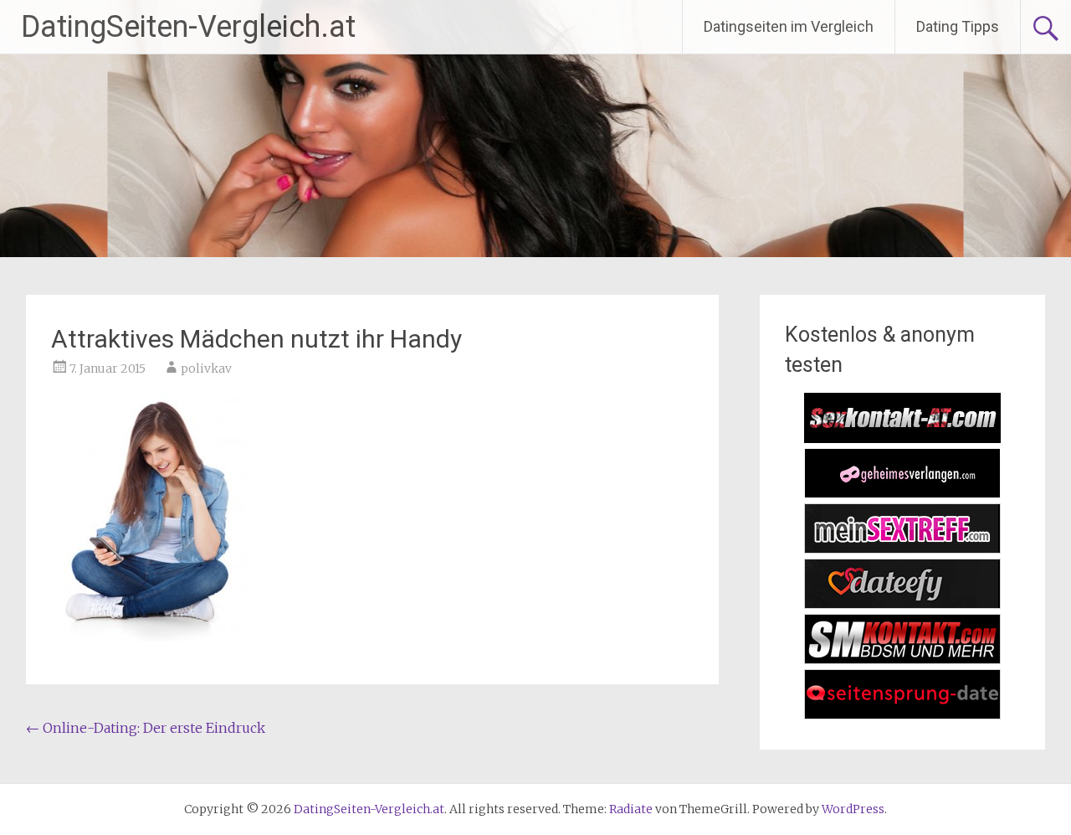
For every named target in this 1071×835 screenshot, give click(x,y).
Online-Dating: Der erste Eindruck (145, 727)
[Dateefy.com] (902, 603)
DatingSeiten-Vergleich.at (188, 26)
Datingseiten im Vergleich (789, 26)
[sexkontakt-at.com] (902, 438)
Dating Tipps (957, 26)
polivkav (206, 368)
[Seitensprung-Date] (902, 714)
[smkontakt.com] (902, 659)
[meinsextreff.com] (902, 548)
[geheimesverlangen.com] (902, 493)
